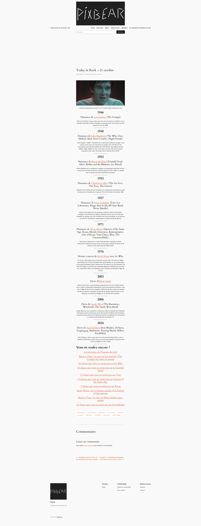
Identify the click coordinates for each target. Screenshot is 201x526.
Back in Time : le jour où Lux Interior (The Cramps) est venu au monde (100, 358)
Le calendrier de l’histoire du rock (100, 352)
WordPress (59, 517)
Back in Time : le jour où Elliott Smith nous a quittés (100, 399)
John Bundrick (98, 136)
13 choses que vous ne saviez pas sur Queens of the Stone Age (100, 381)
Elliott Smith (105, 281)
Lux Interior (100, 117)
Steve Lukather (101, 202)
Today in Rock (97, 74)
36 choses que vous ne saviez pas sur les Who (100, 363)
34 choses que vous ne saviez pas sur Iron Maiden (100, 404)
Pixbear (89, 74)
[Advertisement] (100, 48)
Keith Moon (103, 256)
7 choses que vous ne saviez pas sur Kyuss (100, 386)
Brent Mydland (99, 161)
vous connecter (89, 445)
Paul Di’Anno (93, 327)
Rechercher (121, 32)
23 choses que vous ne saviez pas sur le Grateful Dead (100, 369)
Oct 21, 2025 (79, 74)
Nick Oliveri (96, 229)
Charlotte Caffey (99, 183)
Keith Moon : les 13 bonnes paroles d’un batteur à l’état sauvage (100, 392)
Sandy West (97, 304)
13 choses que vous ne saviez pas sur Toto (100, 374)
